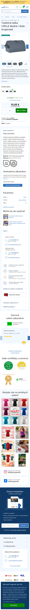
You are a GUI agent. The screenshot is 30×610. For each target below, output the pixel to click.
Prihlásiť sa (23, 525)
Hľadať (25, 11)
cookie (4, 594)
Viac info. (5, 178)
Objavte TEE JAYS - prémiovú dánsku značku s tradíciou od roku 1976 (17, 223)
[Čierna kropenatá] (7, 91)
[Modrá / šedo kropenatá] (11, 91)
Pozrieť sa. (22, 2)
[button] (27, 47)
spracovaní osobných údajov (18, 530)
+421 (13, 240)
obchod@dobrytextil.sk (14, 244)
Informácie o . (15, 530)
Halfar (24, 197)
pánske (20, 200)
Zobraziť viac (4, 81)
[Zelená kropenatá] (14, 91)
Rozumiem (13, 605)
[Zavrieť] (29, 2)
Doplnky (7, 17)
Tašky (13, 17)
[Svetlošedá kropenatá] (3, 91)
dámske (24, 200)
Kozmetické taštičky (22, 17)
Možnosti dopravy (16, 100)
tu (14, 601)
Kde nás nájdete (16, 566)
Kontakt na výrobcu (8, 207)
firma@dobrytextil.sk (14, 257)
